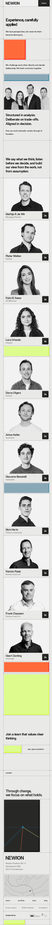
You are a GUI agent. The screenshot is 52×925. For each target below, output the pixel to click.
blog (45, 900)
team (34, 900)
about (8, 900)
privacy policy (11, 908)
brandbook (43, 908)
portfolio (21, 900)
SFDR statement (28, 908)
